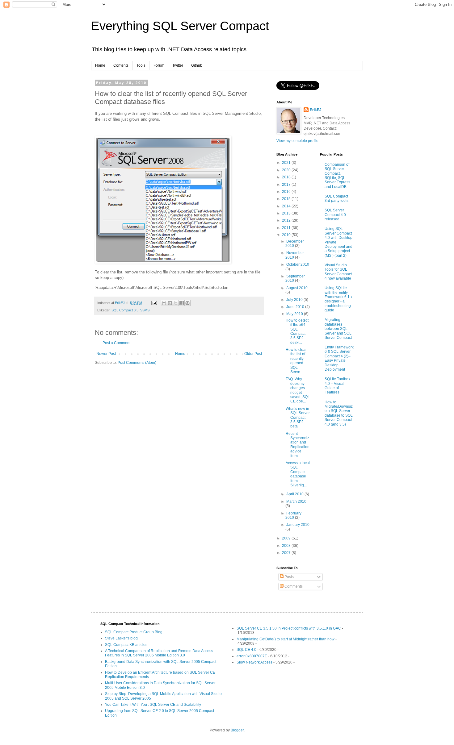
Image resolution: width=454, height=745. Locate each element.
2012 (287, 220)
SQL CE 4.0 (246, 649)
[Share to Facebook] (182, 303)
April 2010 (295, 494)
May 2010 (295, 314)
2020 (287, 170)
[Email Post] (154, 303)
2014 (287, 206)
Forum (158, 65)
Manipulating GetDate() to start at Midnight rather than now (285, 639)
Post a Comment (116, 343)
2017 (287, 184)
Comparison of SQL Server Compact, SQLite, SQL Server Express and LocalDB (337, 175)
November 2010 (294, 255)
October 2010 (297, 264)
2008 (287, 545)
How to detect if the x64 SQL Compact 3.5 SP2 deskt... (297, 331)
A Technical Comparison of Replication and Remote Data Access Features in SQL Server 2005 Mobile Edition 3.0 (159, 653)
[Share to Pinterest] (187, 303)
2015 (287, 199)
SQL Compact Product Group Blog (133, 632)
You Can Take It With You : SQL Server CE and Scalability (153, 704)
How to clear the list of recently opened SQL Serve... (296, 361)
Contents (120, 65)
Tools (141, 65)
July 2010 (295, 300)
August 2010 (297, 288)
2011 (287, 228)
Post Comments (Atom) (137, 362)
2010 (287, 235)
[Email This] (164, 303)
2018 (287, 177)
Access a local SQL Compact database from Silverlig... (298, 474)
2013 (287, 213)
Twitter (177, 65)
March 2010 (296, 501)
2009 (287, 538)
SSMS (144, 310)
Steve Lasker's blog (121, 638)
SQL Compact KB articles (126, 645)
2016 (287, 191)
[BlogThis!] (170, 303)
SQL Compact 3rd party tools (336, 198)
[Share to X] (176, 303)
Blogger (237, 730)
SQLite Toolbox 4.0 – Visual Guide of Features (337, 385)
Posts (289, 577)
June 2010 (295, 307)
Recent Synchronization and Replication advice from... (297, 444)
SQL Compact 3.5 (124, 310)
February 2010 (293, 515)
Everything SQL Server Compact (180, 26)
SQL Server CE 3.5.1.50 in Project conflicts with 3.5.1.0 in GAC (289, 628)
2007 (287, 553)
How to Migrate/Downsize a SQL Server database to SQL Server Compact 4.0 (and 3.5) (339, 413)
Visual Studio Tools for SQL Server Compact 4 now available (338, 272)
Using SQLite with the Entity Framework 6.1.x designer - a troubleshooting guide (338, 299)
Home (100, 65)
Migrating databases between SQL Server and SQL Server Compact (338, 329)
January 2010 (297, 524)
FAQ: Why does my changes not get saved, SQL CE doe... (298, 390)
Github (196, 65)
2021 (287, 162)
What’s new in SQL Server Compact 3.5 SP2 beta (298, 417)
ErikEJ (316, 110)
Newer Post (106, 354)
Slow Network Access (254, 662)
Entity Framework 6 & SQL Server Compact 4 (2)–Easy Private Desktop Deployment (339, 358)
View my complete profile (297, 141)
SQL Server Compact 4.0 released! (335, 214)
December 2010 (294, 243)
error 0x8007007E (252, 656)
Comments (293, 586)
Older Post (253, 354)
